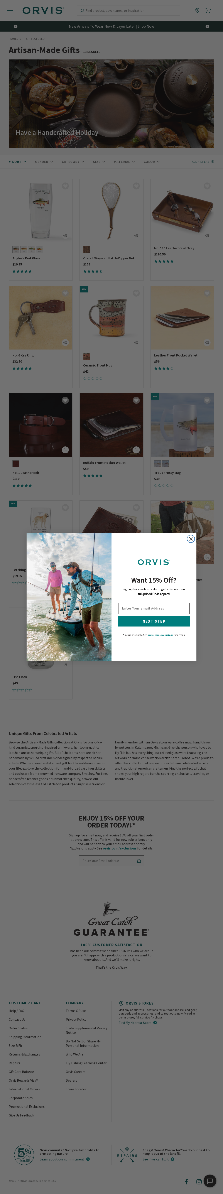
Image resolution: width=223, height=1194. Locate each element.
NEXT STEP (154, 621)
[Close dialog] (191, 539)
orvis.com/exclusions (160, 635)
